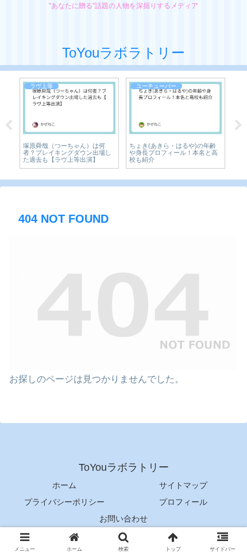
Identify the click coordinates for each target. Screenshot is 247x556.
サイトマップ (183, 485)
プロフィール (183, 502)
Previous (8, 125)
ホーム (64, 485)
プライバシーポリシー (64, 502)
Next (238, 125)
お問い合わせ (123, 518)
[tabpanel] (69, 123)
